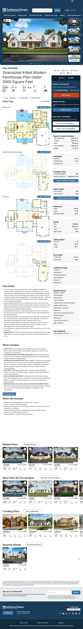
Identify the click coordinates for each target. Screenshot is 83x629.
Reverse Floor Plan (45, 107)
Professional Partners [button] (74, 15)
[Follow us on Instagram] (66, 613)
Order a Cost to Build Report (66, 123)
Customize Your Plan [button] (35, 15)
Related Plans (24, 98)
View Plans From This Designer (50, 478)
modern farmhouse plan (24, 289)
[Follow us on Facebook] (70, 613)
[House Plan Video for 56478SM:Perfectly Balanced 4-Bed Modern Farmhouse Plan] (4, 449)
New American (58, 277)
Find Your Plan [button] (22, 15)
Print (70, 73)
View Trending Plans (32, 511)
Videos (14, 98)
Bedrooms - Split (58, 293)
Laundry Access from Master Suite (63, 303)
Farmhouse (57, 272)
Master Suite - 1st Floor (60, 308)
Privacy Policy (23, 623)
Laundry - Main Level (60, 305)
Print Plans (46, 101)
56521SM (7, 334)
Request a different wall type (66, 198)
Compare (75, 70)
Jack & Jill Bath (58, 300)
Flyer (6, 98)
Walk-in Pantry (58, 323)
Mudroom (56, 310)
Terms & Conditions (42, 623)
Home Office (57, 298)
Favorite (66, 70)
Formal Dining (58, 295)
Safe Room (57, 318)
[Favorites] (72, 10)
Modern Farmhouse (59, 275)
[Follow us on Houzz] (63, 613)
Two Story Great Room (60, 320)
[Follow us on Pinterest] (60, 613)
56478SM (42, 334)
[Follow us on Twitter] (73, 613)
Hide (63, 73)
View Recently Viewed (34, 545)
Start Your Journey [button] (9, 15)
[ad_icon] (15, 10)
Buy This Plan (66, 95)
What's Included (36, 98)
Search (57, 10)
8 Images (75, 60)
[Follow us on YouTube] (76, 613)
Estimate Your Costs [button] (51, 15)
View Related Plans (30, 444)
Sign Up (76, 592)
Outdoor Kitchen (58, 315)
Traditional (57, 282)
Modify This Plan (66, 110)
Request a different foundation (65, 181)
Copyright (61, 623)
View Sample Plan (9, 394)
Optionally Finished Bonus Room (63, 313)
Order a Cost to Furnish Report (65, 128)
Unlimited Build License (60, 333)
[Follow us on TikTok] (79, 613)
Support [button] (62, 15)
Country (56, 270)
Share (58, 70)
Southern (56, 280)
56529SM (34, 291)
